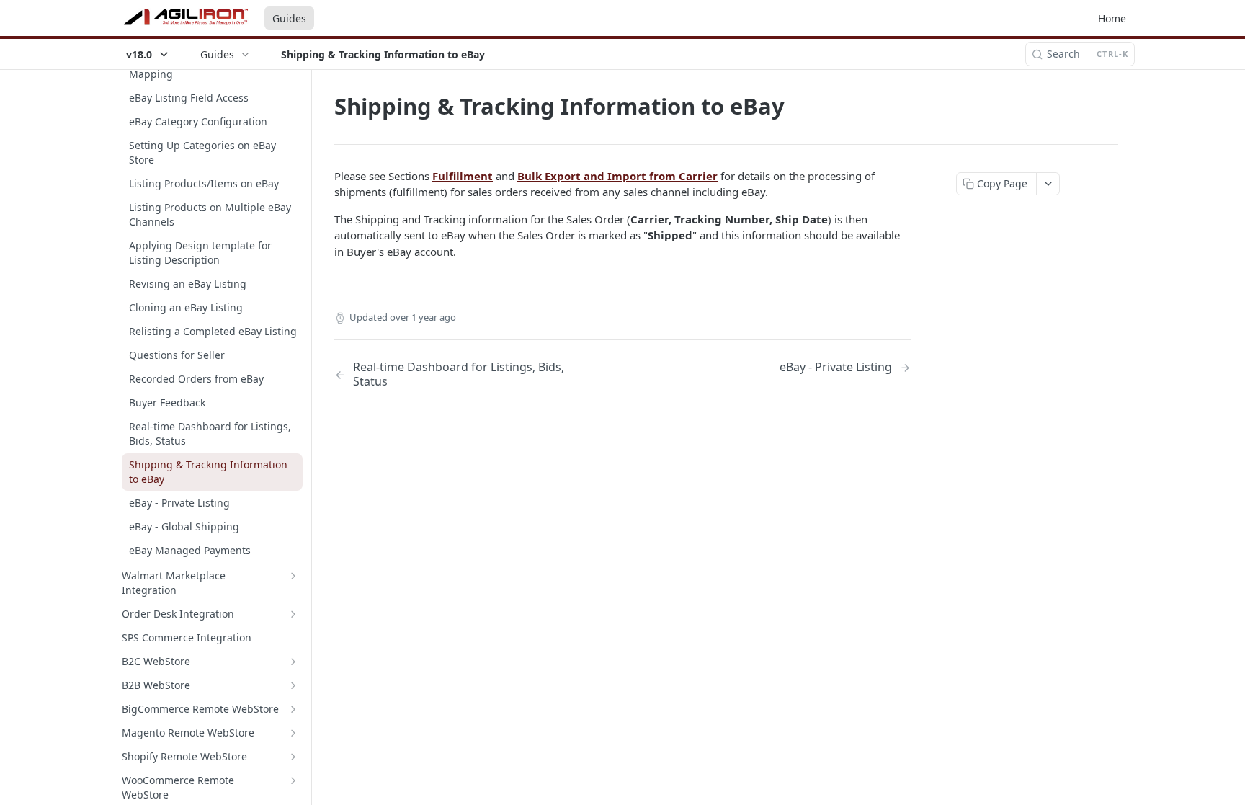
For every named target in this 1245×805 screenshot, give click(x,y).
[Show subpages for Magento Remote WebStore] (293, 733)
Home (1112, 18)
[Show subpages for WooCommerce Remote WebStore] (293, 780)
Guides (289, 18)
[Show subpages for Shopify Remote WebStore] (293, 756)
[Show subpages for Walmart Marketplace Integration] (293, 576)
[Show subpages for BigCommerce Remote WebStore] (293, 709)
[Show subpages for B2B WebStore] (293, 685)
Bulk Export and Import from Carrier (617, 176)
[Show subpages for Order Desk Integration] (293, 614)
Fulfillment (462, 176)
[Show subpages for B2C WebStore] (293, 661)
